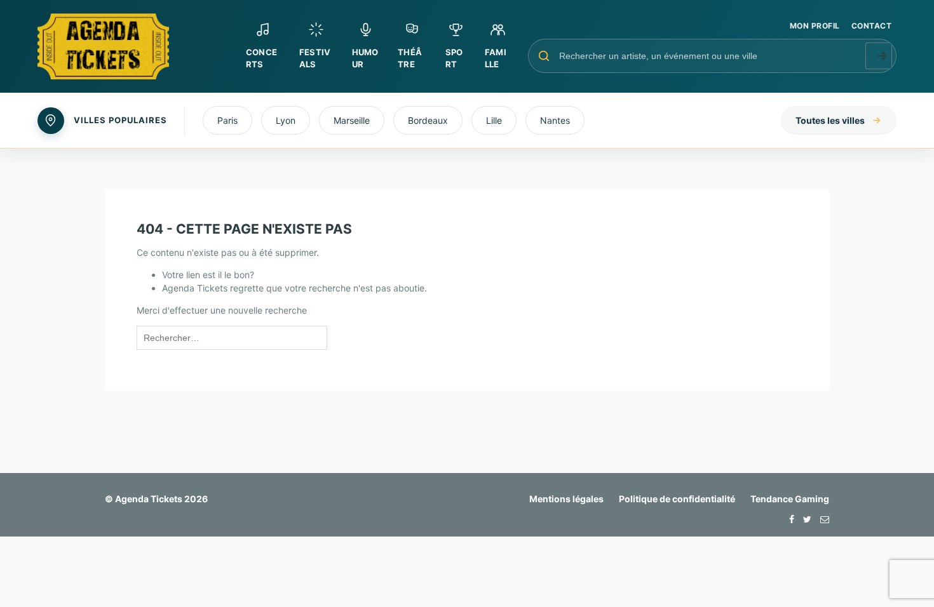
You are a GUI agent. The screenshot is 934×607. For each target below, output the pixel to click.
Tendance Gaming (789, 498)
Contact (871, 25)
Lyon (285, 120)
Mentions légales (566, 498)
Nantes (555, 120)
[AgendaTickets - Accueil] (132, 46)
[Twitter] (804, 519)
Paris (227, 120)
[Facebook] (788, 519)
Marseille (352, 120)
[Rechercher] (878, 56)
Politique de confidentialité (677, 498)
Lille (494, 120)
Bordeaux (428, 120)
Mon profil (815, 25)
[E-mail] (821, 519)
